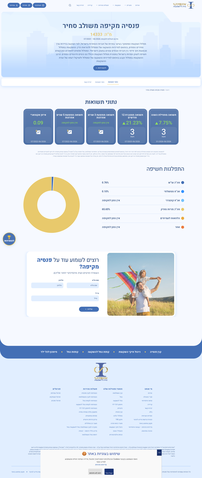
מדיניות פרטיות (101, 464)
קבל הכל (109, 473)
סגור (159, 453)
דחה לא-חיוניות (95, 473)
